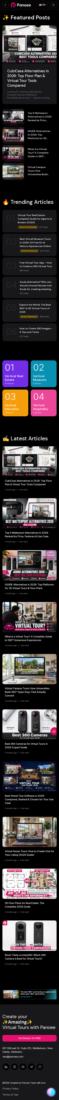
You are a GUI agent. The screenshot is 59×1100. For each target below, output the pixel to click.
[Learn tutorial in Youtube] (23, 1066)
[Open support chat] (51, 1092)
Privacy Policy (10, 1088)
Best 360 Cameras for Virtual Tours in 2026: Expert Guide (26, 745)
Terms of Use (10, 1094)
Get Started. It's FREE (29, 1038)
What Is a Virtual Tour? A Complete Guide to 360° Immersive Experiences (38, 156)
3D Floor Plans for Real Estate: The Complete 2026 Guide (24, 905)
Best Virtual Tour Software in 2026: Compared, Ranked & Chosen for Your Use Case (29, 799)
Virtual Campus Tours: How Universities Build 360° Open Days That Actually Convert (40, 174)
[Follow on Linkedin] (6, 1066)
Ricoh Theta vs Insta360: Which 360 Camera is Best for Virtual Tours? (25, 957)
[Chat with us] (31, 1066)
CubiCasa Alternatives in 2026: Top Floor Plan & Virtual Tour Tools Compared (28, 482)
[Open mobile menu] (5, 5)
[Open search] (54, 5)
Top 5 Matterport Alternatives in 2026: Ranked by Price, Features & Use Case (27, 534)
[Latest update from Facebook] (14, 1066)
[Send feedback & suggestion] (40, 1066)
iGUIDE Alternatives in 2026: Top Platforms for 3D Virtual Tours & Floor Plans (39, 138)
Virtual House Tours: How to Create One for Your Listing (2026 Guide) (29, 853)
